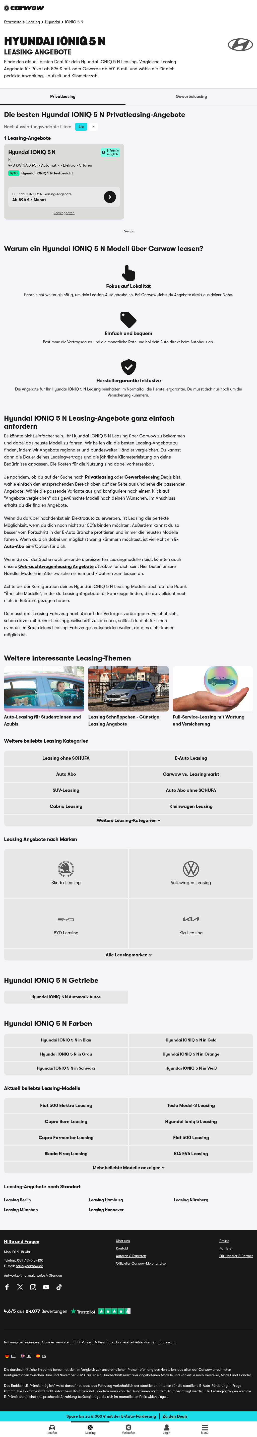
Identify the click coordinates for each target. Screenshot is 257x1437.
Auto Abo (66, 774)
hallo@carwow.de (29, 1266)
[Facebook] (7, 1289)
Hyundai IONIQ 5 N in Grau (66, 1054)
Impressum (166, 1342)
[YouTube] (46, 1289)
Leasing (33, 22)
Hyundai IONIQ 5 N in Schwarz (66, 1068)
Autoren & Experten (131, 1256)
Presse (224, 1241)
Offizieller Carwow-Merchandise (141, 1263)
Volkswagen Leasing (191, 882)
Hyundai (52, 22)
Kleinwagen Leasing (191, 806)
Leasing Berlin (17, 1200)
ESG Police (82, 1342)
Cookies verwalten (56, 1342)
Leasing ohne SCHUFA (66, 758)
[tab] (62, 97)
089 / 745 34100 (30, 1260)
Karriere (225, 1248)
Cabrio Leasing (66, 806)
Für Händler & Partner (236, 1256)
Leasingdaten (64, 213)
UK (29, 1356)
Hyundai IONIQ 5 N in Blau (66, 1040)
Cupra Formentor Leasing (66, 1137)
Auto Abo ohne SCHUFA (191, 790)
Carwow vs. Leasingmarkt (191, 774)
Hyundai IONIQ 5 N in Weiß (191, 1068)
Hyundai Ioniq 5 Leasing (191, 1121)
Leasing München (21, 1210)
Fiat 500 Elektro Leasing (66, 1105)
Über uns (123, 1241)
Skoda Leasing (66, 882)
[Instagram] (33, 1289)
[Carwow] (24, 8)
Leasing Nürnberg (191, 1200)
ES (44, 1356)
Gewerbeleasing (191, 96)
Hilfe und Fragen (21, 1241)
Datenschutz (103, 1342)
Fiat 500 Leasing (191, 1137)
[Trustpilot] (99, 1311)
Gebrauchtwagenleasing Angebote (56, 566)
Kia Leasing (191, 932)
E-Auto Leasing (191, 758)
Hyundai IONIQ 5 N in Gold (191, 1040)
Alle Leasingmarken (127, 954)
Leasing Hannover (106, 1210)
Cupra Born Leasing (66, 1121)
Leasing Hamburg (106, 1200)
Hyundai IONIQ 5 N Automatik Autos (66, 997)
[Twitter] (20, 1289)
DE (13, 1356)
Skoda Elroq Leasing (66, 1153)
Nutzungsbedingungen (21, 1342)
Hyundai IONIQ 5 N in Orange (191, 1054)
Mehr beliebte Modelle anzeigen (127, 1167)
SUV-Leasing (66, 790)
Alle (81, 127)
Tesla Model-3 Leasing (191, 1105)
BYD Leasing (66, 932)
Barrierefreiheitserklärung (135, 1342)
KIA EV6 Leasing (191, 1153)
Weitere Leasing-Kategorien (127, 820)
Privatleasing (63, 96)
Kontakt (122, 1248)
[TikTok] (59, 1289)
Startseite (12, 22)
